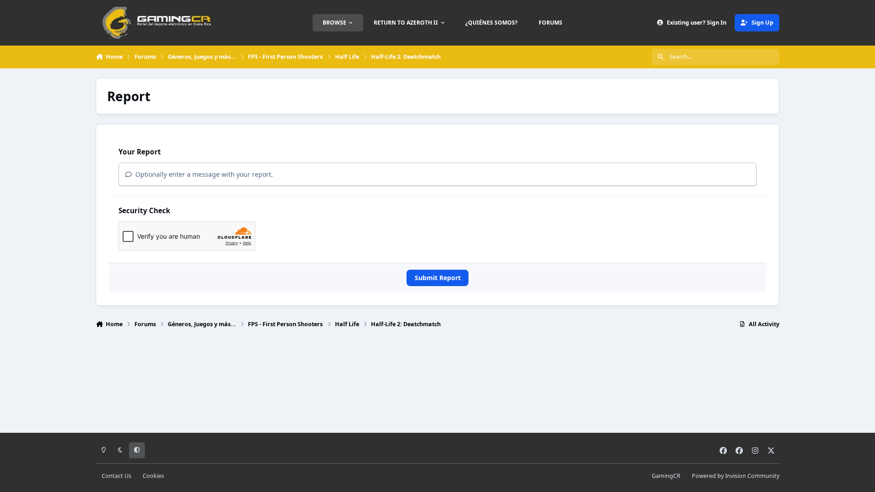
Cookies (153, 476)
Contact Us (116, 476)
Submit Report (438, 277)
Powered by (735, 476)
